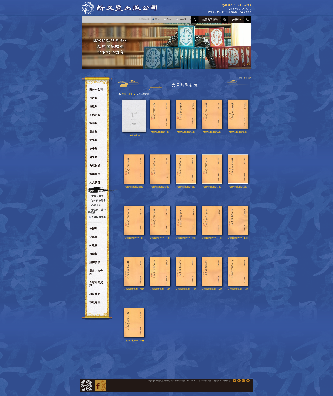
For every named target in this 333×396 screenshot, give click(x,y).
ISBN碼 (182, 19)
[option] (166, 46)
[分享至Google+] (243, 380)
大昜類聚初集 (98, 217)
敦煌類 (93, 123)
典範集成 (94, 165)
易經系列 (96, 205)
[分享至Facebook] (234, 380)
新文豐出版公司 (119, 8)
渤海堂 (93, 236)
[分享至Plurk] (248, 380)
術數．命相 (97, 195)
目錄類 (93, 253)
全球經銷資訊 (96, 284)
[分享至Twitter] (239, 380)
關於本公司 (96, 89)
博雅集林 (94, 174)
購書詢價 (94, 262)
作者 (168, 19)
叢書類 (93, 131)
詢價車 (236, 19)
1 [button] (241, 65)
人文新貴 (94, 182)
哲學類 (93, 157)
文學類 (93, 140)
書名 (156, 19)
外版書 (93, 245)
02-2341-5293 (239, 5)
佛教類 (93, 97)
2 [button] (244, 65)
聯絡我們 (94, 293)
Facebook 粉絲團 (100, 385)
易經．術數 (96, 190)
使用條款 (226, 381)
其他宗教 (94, 114)
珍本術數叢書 (98, 200)
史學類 (93, 148)
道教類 (93, 106)
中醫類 (93, 228)
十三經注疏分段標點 (97, 211)
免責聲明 (217, 381)
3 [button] (247, 65)
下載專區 (94, 302)
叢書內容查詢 (210, 19)
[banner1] (166, 46)
